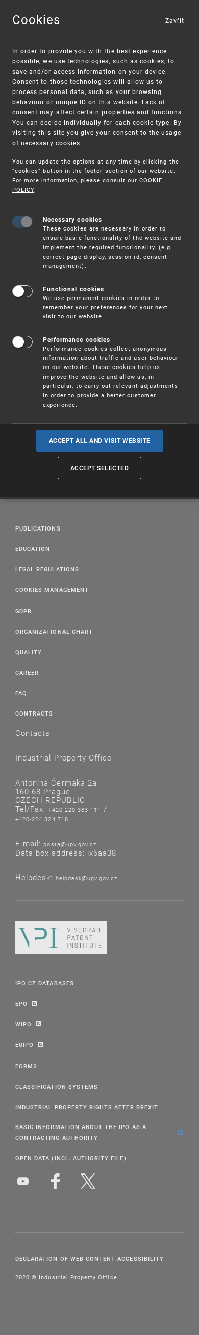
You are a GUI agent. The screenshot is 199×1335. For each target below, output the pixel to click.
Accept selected (99, 468)
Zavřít (174, 20)
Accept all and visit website (100, 440)
